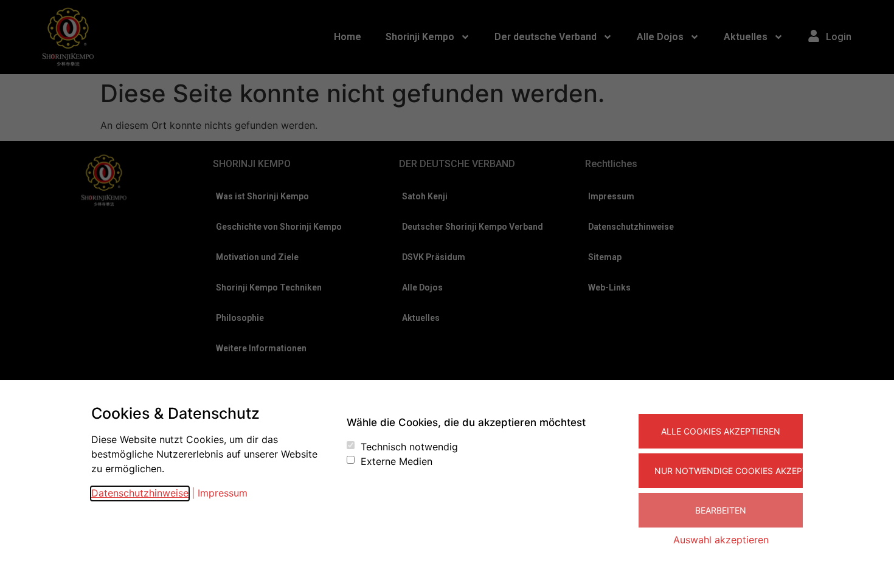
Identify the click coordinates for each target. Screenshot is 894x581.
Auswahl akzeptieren (721, 540)
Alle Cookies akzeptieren (720, 431)
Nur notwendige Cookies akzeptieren (728, 471)
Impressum (223, 493)
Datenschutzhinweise (140, 493)
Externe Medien (396, 461)
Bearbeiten (720, 510)
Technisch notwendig (409, 447)
